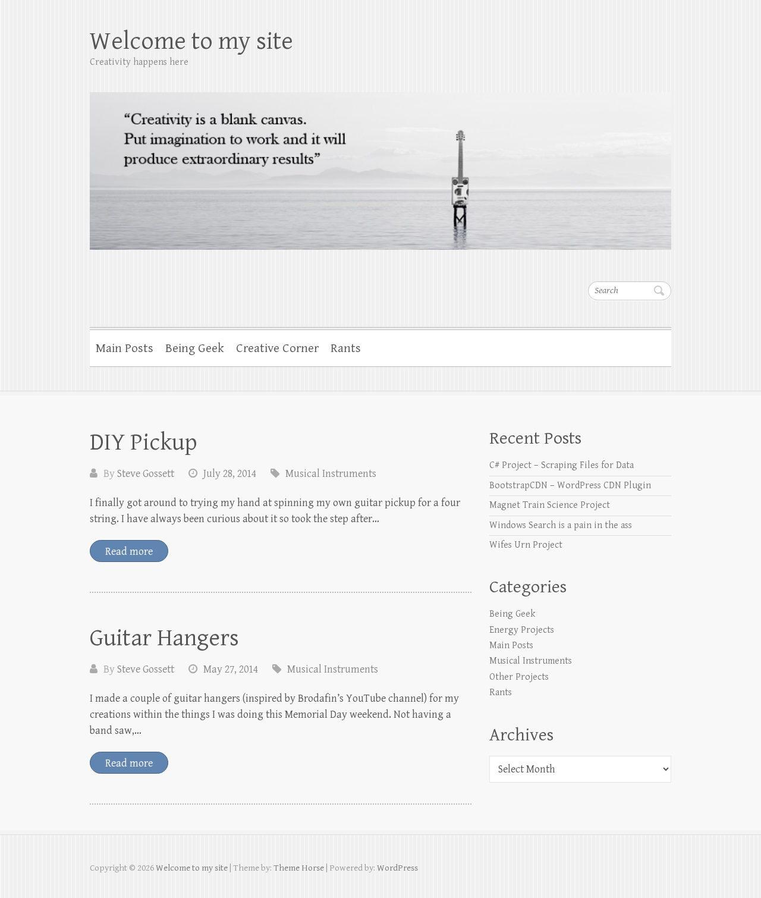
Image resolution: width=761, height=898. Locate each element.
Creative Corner (277, 348)
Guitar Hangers (164, 638)
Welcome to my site (191, 41)
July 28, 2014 (229, 473)
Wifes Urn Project (525, 545)
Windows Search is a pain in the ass (560, 525)
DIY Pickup (143, 442)
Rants (346, 348)
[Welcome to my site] (380, 163)
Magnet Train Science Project (549, 505)
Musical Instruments (330, 473)
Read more (129, 551)
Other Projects (519, 677)
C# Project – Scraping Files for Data (561, 465)
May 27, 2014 (230, 669)
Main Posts (124, 348)
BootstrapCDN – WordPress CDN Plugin (570, 485)
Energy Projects (521, 630)
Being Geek (194, 348)
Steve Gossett (145, 473)
